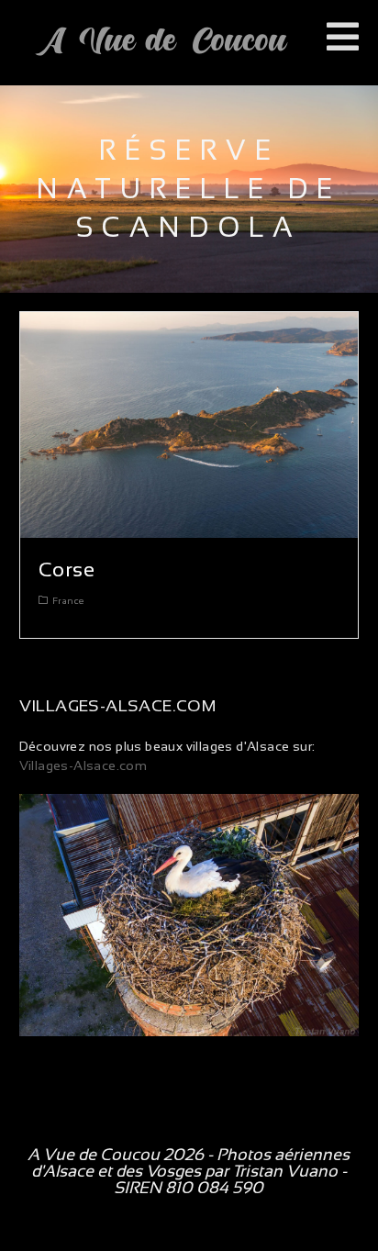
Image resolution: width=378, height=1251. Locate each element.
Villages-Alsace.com (83, 765)
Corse (67, 569)
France (67, 601)
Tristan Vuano (285, 1171)
